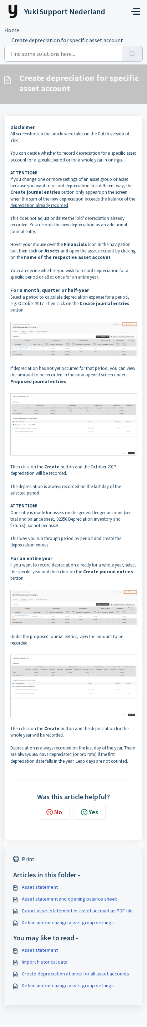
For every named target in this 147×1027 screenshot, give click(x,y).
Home (11, 30)
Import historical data (44, 962)
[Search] (132, 54)
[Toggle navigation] (135, 11)
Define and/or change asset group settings (68, 922)
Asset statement (40, 887)
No (58, 812)
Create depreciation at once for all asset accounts (75, 973)
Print (28, 859)
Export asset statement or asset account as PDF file (77, 910)
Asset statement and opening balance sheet (69, 899)
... (33, 30)
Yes (93, 812)
